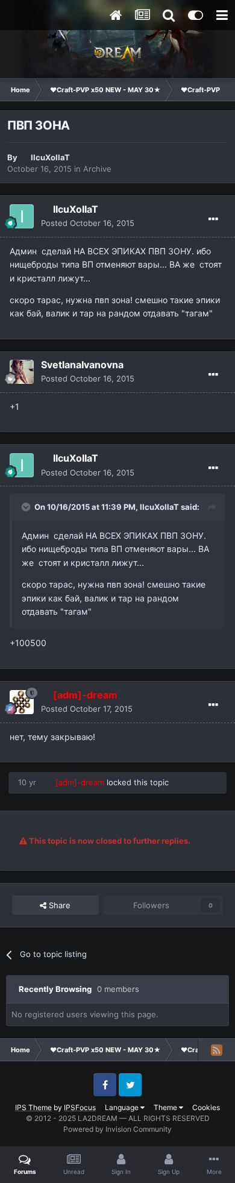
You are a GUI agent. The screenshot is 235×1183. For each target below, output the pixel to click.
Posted (87, 223)
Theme (166, 1107)
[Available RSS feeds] (216, 1049)
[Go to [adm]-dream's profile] (22, 702)
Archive (97, 169)
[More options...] (213, 219)
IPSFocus (80, 1107)
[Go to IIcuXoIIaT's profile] (22, 216)
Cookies (206, 1107)
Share (58, 905)
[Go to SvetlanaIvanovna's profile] (22, 372)
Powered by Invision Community (117, 1129)
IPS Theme (33, 1107)
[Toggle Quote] (27, 507)
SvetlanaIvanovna (82, 365)
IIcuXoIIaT (50, 157)
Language (122, 1107)
